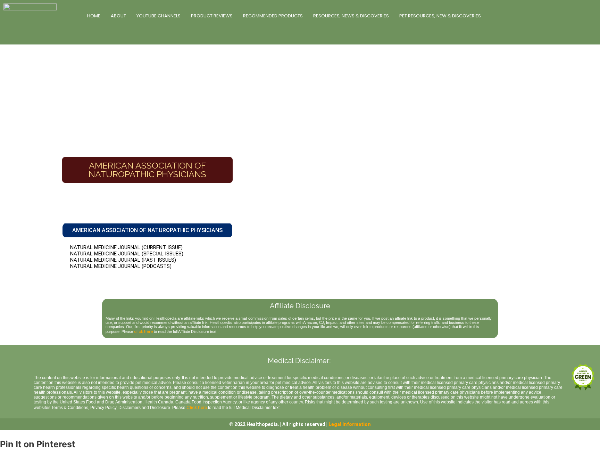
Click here (196, 407)
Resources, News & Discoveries (351, 16)
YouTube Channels (158, 16)
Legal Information (349, 424)
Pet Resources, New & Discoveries (440, 16)
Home (93, 16)
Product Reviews (212, 16)
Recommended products (273, 16)
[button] (147, 230)
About (118, 16)
